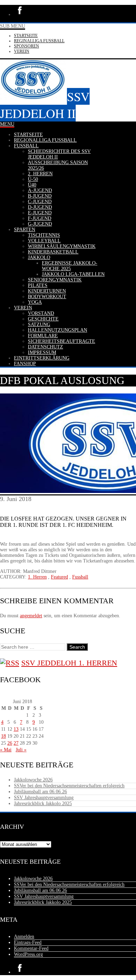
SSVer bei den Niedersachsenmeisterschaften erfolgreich (69, 785)
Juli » (21, 749)
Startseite (26, 35)
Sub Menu (12, 26)
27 (16, 743)
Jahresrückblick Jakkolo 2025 (43, 803)
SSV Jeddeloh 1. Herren (69, 662)
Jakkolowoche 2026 (33, 779)
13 (16, 729)
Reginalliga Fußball (39, 40)
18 (3, 736)
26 (9, 743)
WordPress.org (28, 954)
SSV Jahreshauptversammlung (44, 797)
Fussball (80, 577)
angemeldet (31, 615)
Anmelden (24, 936)
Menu (7, 124)
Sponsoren (26, 46)
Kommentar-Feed (31, 948)
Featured (59, 577)
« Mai (6, 749)
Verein (21, 51)
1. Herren (37, 577)
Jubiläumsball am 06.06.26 (40, 791)
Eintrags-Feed (27, 942)
